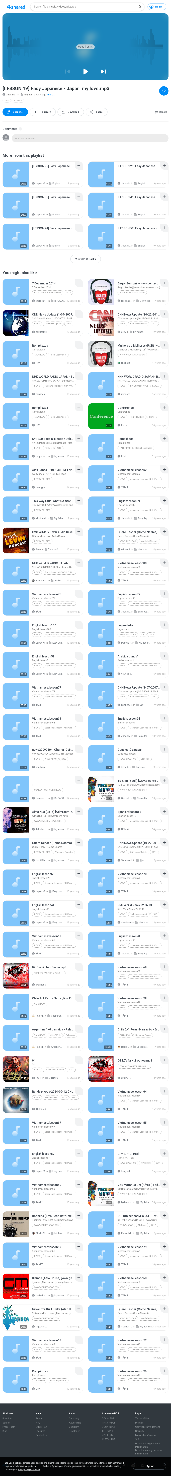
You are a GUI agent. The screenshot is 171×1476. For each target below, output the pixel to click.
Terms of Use (142, 1418)
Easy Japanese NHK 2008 (144, 518)
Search (6, 1422)
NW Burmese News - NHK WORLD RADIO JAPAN (60, 386)
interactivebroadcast (41, 580)
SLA (137, 1439)
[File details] (16, 174)
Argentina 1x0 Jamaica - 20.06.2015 (57, 1047)
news (37, 1097)
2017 (151, 634)
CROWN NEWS (126, 1225)
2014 (68, 292)
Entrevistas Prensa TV (142, 767)
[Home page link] (16, 7)
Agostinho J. (41, 1326)
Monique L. (41, 518)
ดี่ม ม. (38, 549)
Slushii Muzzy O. (41, 1233)
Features (40, 1431)
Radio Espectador (58, 355)
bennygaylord (41, 487)
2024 (64, 1097)
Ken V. (124, 425)
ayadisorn (126, 922)
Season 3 (145, 759)
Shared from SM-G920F (143, 798)
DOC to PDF (108, 1418)
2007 (68, 324)
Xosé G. (125, 767)
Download (145, 300)
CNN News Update (53, 324)
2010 (59, 448)
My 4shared (139, 332)
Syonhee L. (127, 705)
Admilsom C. (41, 829)
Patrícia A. (126, 642)
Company (74, 1418)
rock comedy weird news (47, 292)
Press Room (9, 1427)
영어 (142, 705)
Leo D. (39, 1078)
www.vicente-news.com (132, 292)
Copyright (74, 1427)
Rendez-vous (51, 1097)
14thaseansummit (138, 914)
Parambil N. (127, 1233)
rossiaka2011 (127, 300)
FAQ (38, 1422)
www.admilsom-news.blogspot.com (49, 821)
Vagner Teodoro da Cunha (127, 1326)
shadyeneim (41, 767)
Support (40, 1418)
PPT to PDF (108, 1435)
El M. (38, 363)
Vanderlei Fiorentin (149, 541)
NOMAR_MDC (127, 829)
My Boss (142, 1225)
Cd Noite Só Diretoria (54, 1070)
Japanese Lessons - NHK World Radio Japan (145, 479)
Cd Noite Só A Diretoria (55, 1078)
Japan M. (11, 94)
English (28, 94)
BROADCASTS (60, 300)
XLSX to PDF (108, 1439)
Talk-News (39, 355)
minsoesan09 (41, 394)
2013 (154, 914)
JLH (142, 634)
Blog (5, 1431)
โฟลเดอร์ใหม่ (54, 549)
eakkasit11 (41, 332)
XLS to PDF (108, 1431)
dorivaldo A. (41, 1295)
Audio (57, 580)
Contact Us (41, 1435)
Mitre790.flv (55, 1035)
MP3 (7, 100)
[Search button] (140, 7)
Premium (7, 1418)
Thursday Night (137, 417)
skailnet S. (41, 984)
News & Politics (42, 479)
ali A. (123, 332)
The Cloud (41, 1109)
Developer (74, 1431)
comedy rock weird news (47, 790)
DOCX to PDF (109, 1427)
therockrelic (41, 300)
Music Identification (145, 1435)
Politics (48, 448)
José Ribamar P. (41, 860)
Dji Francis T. (127, 1202)
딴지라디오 (146, 1163)
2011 (154, 324)
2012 (153, 1225)
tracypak (125, 1171)
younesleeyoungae (127, 673)
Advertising (75, 1422)
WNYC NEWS (50, 759)
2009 (63, 759)
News (37, 324)
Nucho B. (125, 363)
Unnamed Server (143, 1035)
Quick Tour (41, 1427)
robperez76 (41, 456)
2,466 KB (18, 100)
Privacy (139, 1422)
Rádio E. (40, 1015)
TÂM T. (125, 487)
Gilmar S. (126, 549)
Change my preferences (29, 1469)
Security (139, 1431)
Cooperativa (57, 1015)
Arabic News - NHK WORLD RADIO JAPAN (60, 572)
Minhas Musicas (60, 1233)
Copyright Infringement (147, 1427)
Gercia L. (125, 798)
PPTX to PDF (108, 1422)
